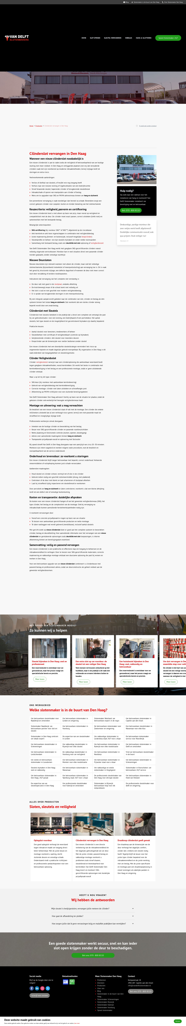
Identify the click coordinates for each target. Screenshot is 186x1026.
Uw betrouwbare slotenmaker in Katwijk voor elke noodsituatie (107, 745)
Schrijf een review (39, 995)
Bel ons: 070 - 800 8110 (93, 955)
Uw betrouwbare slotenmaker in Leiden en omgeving (75, 719)
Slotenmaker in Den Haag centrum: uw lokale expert (44, 737)
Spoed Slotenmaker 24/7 (168, 38)
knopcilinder (87, 237)
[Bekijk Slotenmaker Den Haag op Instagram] (42, 988)
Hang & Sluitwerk (143, 38)
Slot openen (95, 38)
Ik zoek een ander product (148, 126)
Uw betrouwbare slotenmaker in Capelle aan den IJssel (138, 719)
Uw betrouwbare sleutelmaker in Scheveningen (44, 745)
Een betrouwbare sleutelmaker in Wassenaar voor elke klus (139, 727)
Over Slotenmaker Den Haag (173, 2)
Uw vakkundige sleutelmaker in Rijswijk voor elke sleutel (75, 745)
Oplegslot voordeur (43, 840)
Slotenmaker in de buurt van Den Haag (146, 2)
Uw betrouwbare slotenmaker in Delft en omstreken (138, 745)
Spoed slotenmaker (104, 1010)
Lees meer (77, 1023)
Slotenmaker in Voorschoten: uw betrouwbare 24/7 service (138, 768)
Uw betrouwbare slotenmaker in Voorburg (75, 727)
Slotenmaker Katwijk (105, 1005)
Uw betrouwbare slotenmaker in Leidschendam (43, 753)
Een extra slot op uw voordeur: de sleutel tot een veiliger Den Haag (91, 663)
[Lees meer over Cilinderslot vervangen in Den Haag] (93, 824)
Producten (38, 126)
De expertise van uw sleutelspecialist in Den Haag (42, 784)
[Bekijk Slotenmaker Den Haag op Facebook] (31, 988)
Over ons (100, 988)
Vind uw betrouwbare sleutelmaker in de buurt (140, 753)
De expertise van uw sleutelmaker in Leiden (76, 737)
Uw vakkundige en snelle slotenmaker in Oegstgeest (104, 768)
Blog (127, 2)
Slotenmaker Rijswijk (105, 1002)
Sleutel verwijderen (112, 38)
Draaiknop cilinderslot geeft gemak (134, 840)
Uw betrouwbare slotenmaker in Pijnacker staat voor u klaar (107, 761)
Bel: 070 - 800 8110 (131, 210)
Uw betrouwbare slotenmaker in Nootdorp (107, 753)
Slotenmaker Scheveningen (108, 999)
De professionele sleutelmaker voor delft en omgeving (140, 784)
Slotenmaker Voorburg (106, 1007)
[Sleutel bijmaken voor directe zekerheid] (49, 648)
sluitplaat (58, 284)
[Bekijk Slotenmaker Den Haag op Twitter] (48, 988)
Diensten (100, 983)
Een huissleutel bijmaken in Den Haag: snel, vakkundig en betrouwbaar (134, 664)
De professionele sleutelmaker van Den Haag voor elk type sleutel (107, 776)
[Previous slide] (148, 628)
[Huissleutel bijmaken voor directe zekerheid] (137, 648)
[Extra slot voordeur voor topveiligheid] (93, 648)
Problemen (101, 980)
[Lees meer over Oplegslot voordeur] (51, 824)
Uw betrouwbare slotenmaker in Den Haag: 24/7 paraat (43, 776)
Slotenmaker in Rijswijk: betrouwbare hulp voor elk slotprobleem (104, 785)
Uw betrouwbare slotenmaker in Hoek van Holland (138, 776)
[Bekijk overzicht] (137, 126)
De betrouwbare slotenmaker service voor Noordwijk (137, 737)
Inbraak (128, 38)
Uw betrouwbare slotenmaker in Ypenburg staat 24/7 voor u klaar (75, 776)
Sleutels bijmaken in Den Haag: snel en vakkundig (43, 768)
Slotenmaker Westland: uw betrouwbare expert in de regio (106, 719)
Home (84, 38)
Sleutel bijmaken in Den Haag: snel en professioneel (49, 663)
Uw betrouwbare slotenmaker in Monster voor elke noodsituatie (75, 761)
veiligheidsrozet (97, 243)
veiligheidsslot (42, 362)
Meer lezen (39, 679)
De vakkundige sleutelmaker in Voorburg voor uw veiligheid (75, 753)
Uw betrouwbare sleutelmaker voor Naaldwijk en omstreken (45, 719)
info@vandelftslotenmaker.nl (139, 985)
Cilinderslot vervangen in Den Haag (92, 840)
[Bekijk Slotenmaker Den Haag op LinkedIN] (37, 988)
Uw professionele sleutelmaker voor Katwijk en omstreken (75, 784)
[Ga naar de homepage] (17, 38)
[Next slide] (154, 628)
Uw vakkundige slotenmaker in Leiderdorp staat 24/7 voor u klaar (107, 737)
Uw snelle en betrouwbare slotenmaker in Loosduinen (41, 761)
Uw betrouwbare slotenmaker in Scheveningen (138, 761)
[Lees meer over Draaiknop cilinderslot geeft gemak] (134, 824)
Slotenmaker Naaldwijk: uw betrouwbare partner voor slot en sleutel (44, 728)
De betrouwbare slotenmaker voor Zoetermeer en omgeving (107, 727)
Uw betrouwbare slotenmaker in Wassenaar (75, 768)
